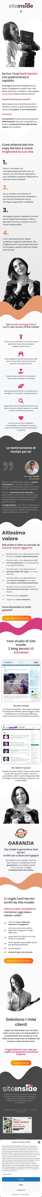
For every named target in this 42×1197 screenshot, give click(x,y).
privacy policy (9, 1155)
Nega (21, 1185)
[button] (39, 1142)
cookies (36, 1153)
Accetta (21, 1179)
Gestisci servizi (7, 1174)
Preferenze (21, 1190)
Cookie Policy (27, 1169)
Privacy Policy (25, 1194)
